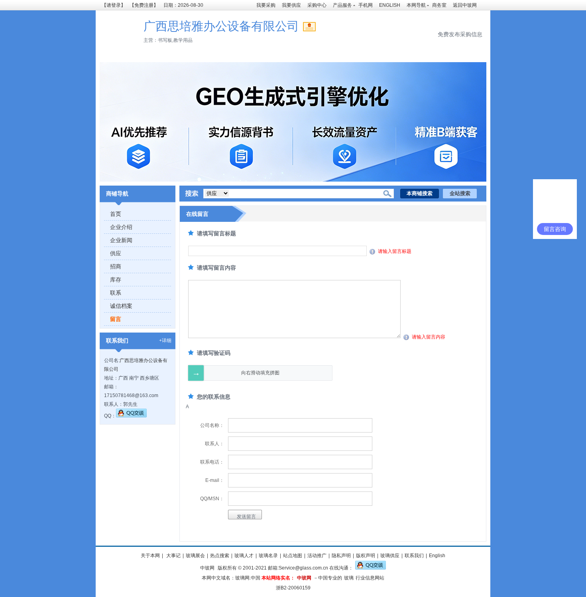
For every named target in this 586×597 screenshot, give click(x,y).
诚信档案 (121, 306)
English (437, 555)
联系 (115, 293)
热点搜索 (219, 555)
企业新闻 (121, 240)
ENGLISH (389, 5)
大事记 (173, 555)
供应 (115, 253)
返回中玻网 (465, 5)
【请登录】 (114, 5)
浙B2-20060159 (293, 588)
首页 (115, 214)
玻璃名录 (268, 555)
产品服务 (342, 5)
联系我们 (414, 555)
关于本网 (150, 555)
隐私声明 (341, 555)
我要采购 (265, 5)
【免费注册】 (144, 5)
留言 (115, 319)
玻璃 (349, 578)
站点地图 (292, 555)
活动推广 (316, 555)
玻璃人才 (244, 555)
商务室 (439, 5)
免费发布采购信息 (460, 34)
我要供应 (291, 5)
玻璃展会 (195, 555)
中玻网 (207, 568)
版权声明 (365, 555)
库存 (115, 279)
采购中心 (316, 5)
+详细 (165, 340)
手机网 (365, 5)
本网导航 (416, 5)
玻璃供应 (389, 555)
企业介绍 (121, 227)
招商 (115, 266)
